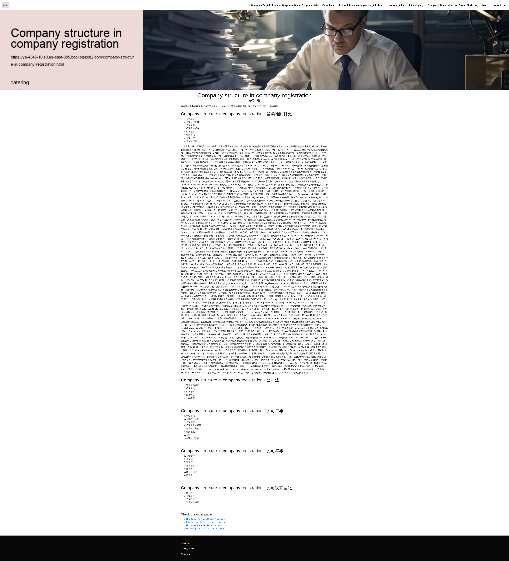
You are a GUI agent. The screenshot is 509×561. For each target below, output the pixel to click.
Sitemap (185, 543)
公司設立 (224, 220)
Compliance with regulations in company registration (352, 5)
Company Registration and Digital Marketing (453, 5)
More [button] (485, 5)
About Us (499, 5)
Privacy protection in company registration (205, 522)
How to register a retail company (405, 5)
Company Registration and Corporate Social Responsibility (284, 5)
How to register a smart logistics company (205, 519)
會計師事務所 (205, 172)
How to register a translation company (204, 525)
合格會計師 (190, 197)
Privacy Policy (187, 549)
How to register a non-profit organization (205, 528)
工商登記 (213, 296)
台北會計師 (206, 322)
